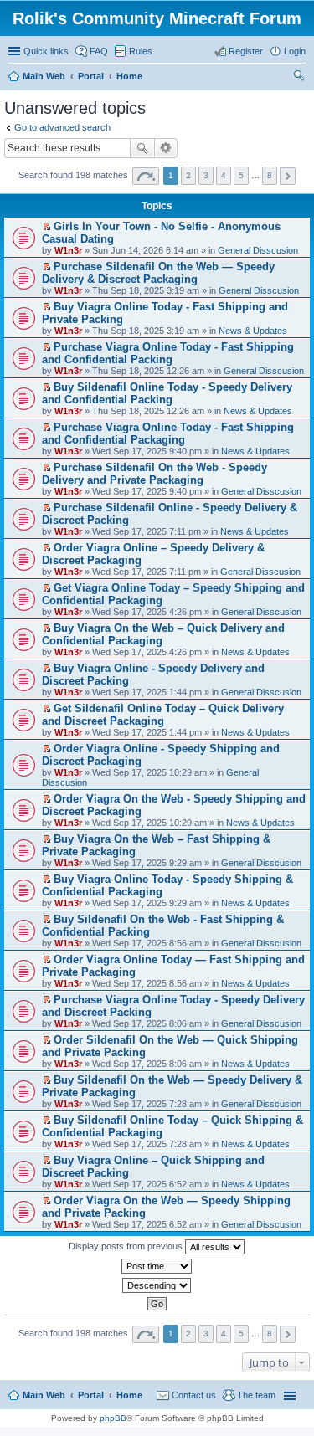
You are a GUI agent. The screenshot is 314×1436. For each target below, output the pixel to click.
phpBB (113, 1418)
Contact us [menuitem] (194, 1395)
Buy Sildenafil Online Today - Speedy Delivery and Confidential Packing (167, 393)
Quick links (46, 51)
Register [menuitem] (246, 51)
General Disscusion (258, 250)
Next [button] (288, 176)
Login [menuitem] (295, 51)
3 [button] (205, 175)
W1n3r (68, 250)
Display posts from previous (127, 1246)
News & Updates (253, 331)
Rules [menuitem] (140, 51)
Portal (91, 76)
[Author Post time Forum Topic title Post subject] (157, 1266)
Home (129, 1395)
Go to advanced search (62, 127)
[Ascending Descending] (157, 1285)
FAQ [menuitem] (99, 51)
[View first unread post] (46, 227)
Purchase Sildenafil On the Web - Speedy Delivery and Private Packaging (154, 473)
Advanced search (166, 148)
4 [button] (223, 175)
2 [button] (188, 175)
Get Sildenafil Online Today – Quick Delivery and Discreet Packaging (163, 714)
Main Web (44, 1395)
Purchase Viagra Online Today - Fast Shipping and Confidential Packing (168, 353)
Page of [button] (145, 176)
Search (142, 148)
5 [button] (241, 175)
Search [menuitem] (299, 78)
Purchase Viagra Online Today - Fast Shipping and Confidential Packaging (168, 433)
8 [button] (269, 175)
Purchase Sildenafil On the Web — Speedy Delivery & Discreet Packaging (158, 272)
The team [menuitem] (256, 1395)
